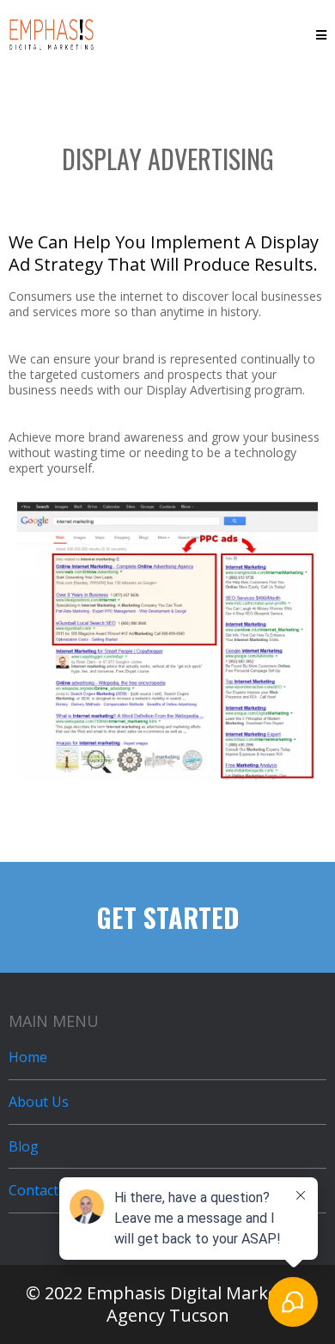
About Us (39, 1101)
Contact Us (44, 1190)
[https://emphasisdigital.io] (51, 32)
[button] (321, 35)
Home (28, 1057)
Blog (24, 1146)
